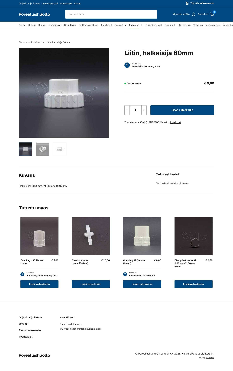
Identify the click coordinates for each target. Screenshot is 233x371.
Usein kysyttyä (49, 3)
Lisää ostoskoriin (182, 110)
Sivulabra (210, 357)
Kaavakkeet (66, 3)
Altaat (77, 3)
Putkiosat (36, 42)
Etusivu (23, 42)
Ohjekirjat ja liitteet (29, 3)
